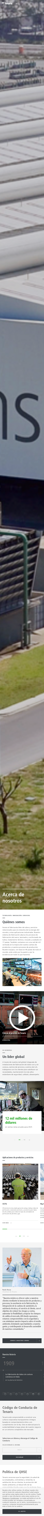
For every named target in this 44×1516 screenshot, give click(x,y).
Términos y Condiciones (10, 1498)
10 (33, 1393)
